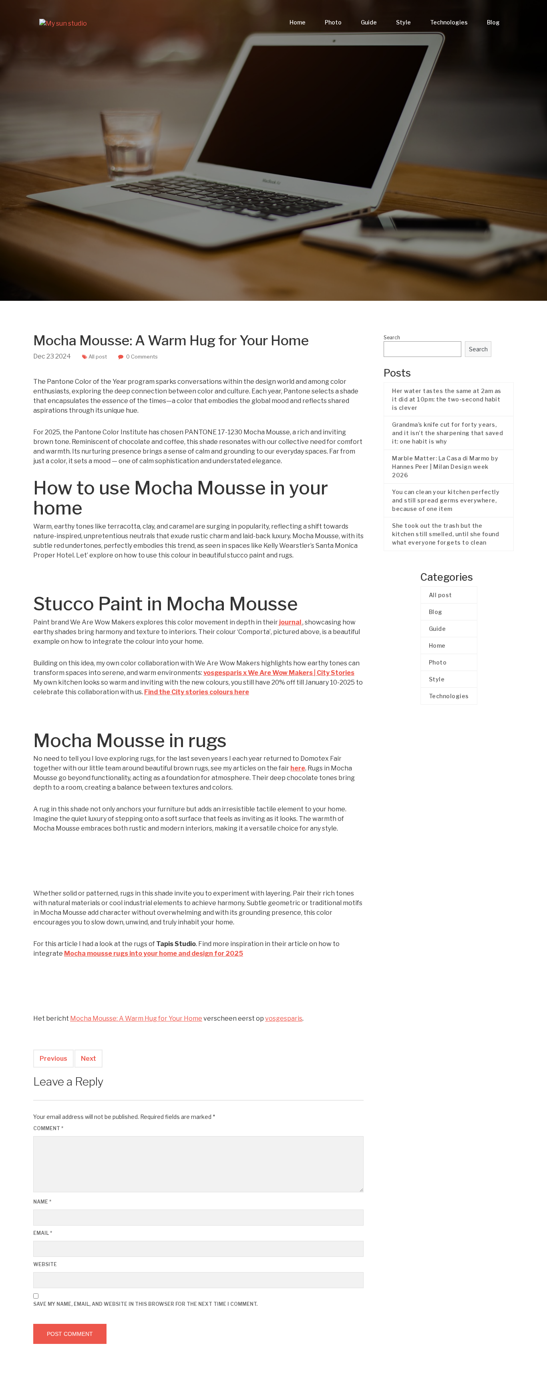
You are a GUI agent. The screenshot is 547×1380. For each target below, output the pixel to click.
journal (290, 622)
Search (392, 337)
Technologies (449, 22)
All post (97, 356)
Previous (53, 1058)
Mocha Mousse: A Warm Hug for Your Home (136, 1018)
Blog (493, 22)
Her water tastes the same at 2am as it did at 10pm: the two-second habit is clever (446, 399)
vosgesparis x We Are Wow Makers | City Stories (278, 673)
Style (403, 22)
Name (42, 1202)
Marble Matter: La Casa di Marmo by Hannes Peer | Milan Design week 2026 (445, 466)
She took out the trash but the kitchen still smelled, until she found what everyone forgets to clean (445, 534)
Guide (369, 22)
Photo (333, 22)
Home (298, 22)
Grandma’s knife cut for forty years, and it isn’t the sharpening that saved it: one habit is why (447, 433)
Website (45, 1264)
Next (88, 1058)
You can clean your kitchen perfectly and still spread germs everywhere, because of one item (445, 500)
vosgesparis (283, 1018)
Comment (48, 1128)
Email (42, 1233)
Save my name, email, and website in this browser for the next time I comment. (145, 1304)
